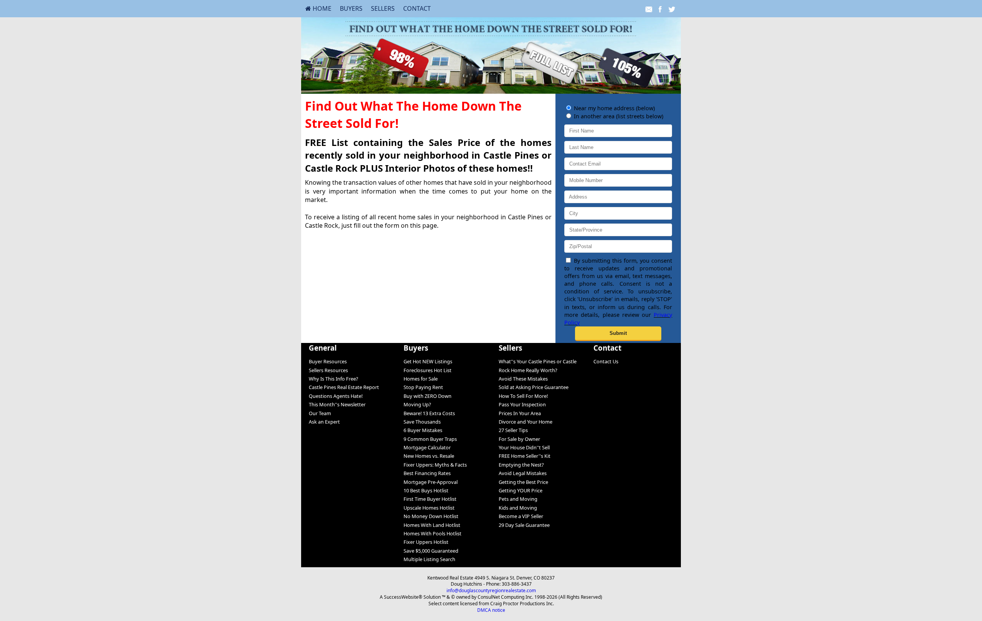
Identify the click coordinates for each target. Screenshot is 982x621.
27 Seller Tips (513, 430)
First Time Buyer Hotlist (430, 498)
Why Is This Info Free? (333, 378)
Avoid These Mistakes (523, 378)
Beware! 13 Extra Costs (429, 413)
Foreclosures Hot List (427, 370)
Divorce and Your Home (525, 421)
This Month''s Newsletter (337, 404)
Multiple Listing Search (429, 559)
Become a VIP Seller (521, 516)
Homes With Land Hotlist (432, 525)
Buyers (351, 8)
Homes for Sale (421, 378)
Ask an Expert (324, 421)
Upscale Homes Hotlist (429, 507)
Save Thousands (422, 421)
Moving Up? (417, 404)
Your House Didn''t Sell (524, 447)
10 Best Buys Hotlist (426, 490)
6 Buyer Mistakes (423, 430)
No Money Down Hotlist (431, 516)
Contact (417, 8)
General (323, 348)
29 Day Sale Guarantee (524, 525)
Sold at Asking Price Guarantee (533, 387)
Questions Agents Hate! (335, 395)
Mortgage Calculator (427, 447)
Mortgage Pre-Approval (431, 482)
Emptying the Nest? (521, 464)
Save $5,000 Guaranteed (431, 550)
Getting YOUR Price (520, 490)
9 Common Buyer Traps (430, 439)
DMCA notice (491, 610)
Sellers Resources (328, 370)
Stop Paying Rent (423, 387)
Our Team (320, 413)
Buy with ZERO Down (427, 395)
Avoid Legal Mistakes (523, 473)
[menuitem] (318, 8)
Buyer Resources (328, 361)
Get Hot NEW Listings (428, 361)
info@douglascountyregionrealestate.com (491, 590)
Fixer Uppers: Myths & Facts (435, 464)
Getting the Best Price (523, 482)
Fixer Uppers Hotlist (426, 541)
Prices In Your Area (520, 413)
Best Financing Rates (427, 473)
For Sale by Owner (519, 439)
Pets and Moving (518, 498)
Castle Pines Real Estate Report (344, 387)
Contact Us (605, 361)
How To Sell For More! (523, 395)
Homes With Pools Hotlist (432, 533)
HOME (321, 8)
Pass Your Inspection (522, 404)
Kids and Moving (518, 507)
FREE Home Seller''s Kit (524, 455)
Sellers (383, 8)
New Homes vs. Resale (429, 455)
